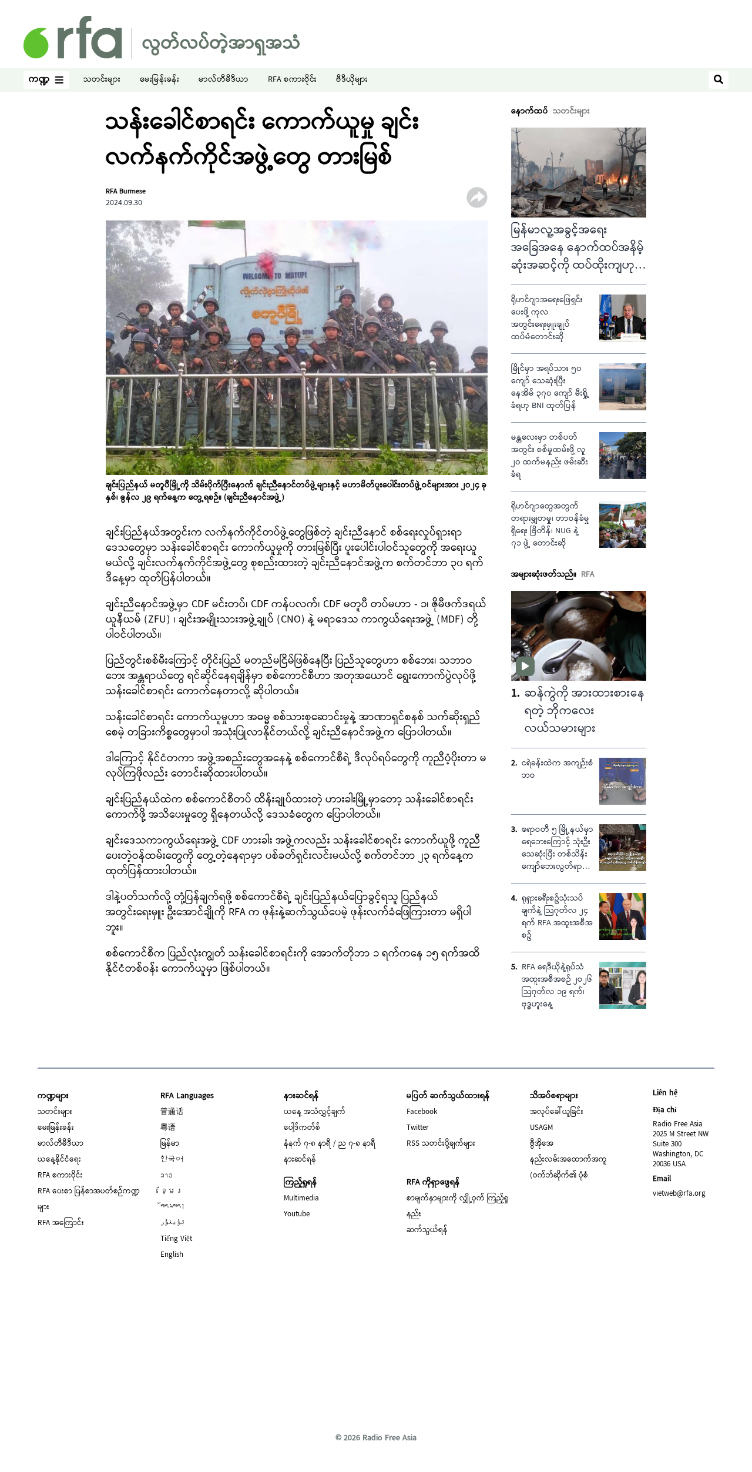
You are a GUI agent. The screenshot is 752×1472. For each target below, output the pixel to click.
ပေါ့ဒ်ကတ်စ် (302, 1128)
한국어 (171, 1159)
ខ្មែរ (171, 1191)
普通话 (171, 1112)
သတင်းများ (101, 80)
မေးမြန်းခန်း (159, 80)
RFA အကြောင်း (61, 1223)
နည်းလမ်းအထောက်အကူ (568, 1159)
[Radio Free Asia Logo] (162, 37)
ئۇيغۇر (172, 1223)
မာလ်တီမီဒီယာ (224, 80)
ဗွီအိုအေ (541, 1144)
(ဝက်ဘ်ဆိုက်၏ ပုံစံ (559, 1175)
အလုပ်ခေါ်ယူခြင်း (556, 1112)
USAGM (541, 1128)
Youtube (297, 1214)
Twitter (418, 1128)
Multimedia (301, 1198)
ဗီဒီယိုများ (352, 80)
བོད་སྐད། (172, 1207)
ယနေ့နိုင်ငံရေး (59, 1159)
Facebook (422, 1112)
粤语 (168, 1128)
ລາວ (166, 1175)
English (171, 1255)
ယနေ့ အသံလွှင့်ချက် (314, 1112)
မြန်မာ (169, 1144)
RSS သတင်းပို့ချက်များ (441, 1144)
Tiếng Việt (176, 1239)
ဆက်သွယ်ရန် (427, 1230)
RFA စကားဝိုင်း (292, 80)
